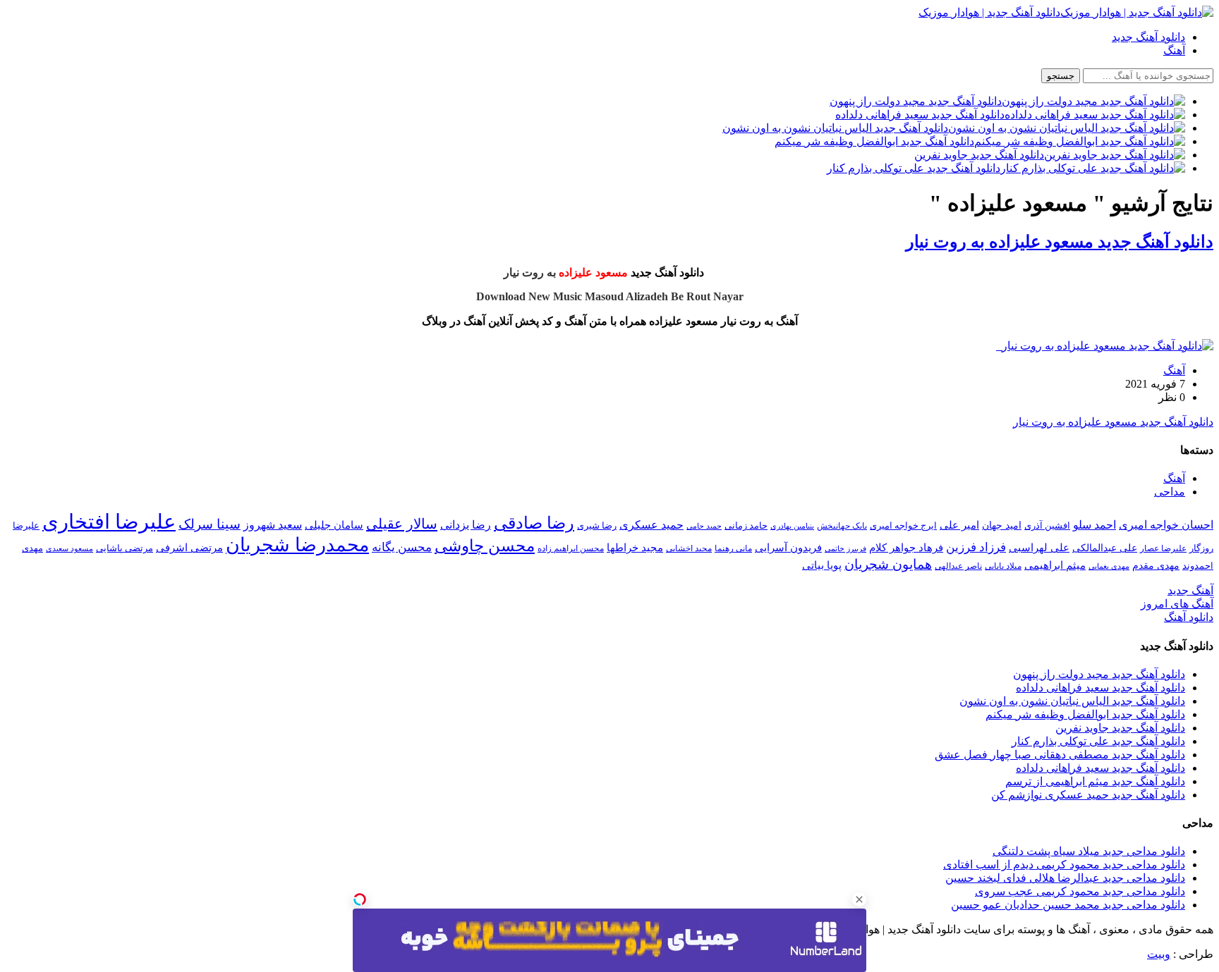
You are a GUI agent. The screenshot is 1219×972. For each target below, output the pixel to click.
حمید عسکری (651, 525)
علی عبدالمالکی (1104, 547)
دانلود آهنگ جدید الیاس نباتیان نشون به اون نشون (1072, 701)
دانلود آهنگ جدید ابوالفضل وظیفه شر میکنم (1085, 714)
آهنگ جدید (1190, 590)
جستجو (1060, 75)
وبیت (1158, 954)
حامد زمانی (746, 526)
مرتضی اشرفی (189, 547)
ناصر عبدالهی (958, 566)
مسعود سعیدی (69, 549)
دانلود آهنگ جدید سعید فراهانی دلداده (1100, 688)
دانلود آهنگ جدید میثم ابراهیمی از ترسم (1095, 781)
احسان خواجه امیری (1166, 525)
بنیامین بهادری (792, 526)
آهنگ (1174, 50)
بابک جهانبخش (842, 526)
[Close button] (859, 899)
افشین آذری (1047, 525)
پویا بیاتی (822, 565)
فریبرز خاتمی (845, 548)
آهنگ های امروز (1177, 604)
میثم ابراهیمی (1055, 565)
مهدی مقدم (1155, 565)
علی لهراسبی (1039, 547)
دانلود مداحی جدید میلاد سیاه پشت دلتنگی (1089, 851)
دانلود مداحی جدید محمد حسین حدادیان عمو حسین (1068, 905)
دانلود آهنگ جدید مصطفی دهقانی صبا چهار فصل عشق (1060, 755)
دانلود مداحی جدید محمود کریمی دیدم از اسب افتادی (1064, 865)
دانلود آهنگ (1188, 617)
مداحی (1169, 492)
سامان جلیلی (334, 525)
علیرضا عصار (1163, 548)
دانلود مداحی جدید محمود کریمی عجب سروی (1080, 891)
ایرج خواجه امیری (903, 525)
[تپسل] (360, 899)
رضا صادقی (534, 523)
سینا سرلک (209, 524)
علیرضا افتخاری (109, 521)
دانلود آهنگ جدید (1148, 37)
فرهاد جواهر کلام (906, 547)
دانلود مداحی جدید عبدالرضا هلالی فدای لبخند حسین (1065, 878)
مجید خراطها (635, 547)
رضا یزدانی (465, 525)
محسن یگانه (402, 547)
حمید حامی (704, 526)
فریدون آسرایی (788, 547)
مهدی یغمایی (1108, 566)
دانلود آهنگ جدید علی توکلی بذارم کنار (1098, 741)
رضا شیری (597, 525)
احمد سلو (1094, 525)
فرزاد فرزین (976, 547)
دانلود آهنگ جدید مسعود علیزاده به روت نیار (1059, 242)
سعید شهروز (272, 525)
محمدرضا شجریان (297, 544)
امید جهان (1001, 525)
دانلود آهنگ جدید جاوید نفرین (1120, 728)
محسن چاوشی (485, 545)
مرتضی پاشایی (124, 548)
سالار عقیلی (401, 523)
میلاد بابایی (1003, 566)
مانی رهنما (733, 548)
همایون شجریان (888, 564)
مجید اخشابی (689, 548)
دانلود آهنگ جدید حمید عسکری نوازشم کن (1088, 795)
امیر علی (959, 525)
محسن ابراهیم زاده (571, 548)
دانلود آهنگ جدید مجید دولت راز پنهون (1099, 674)
